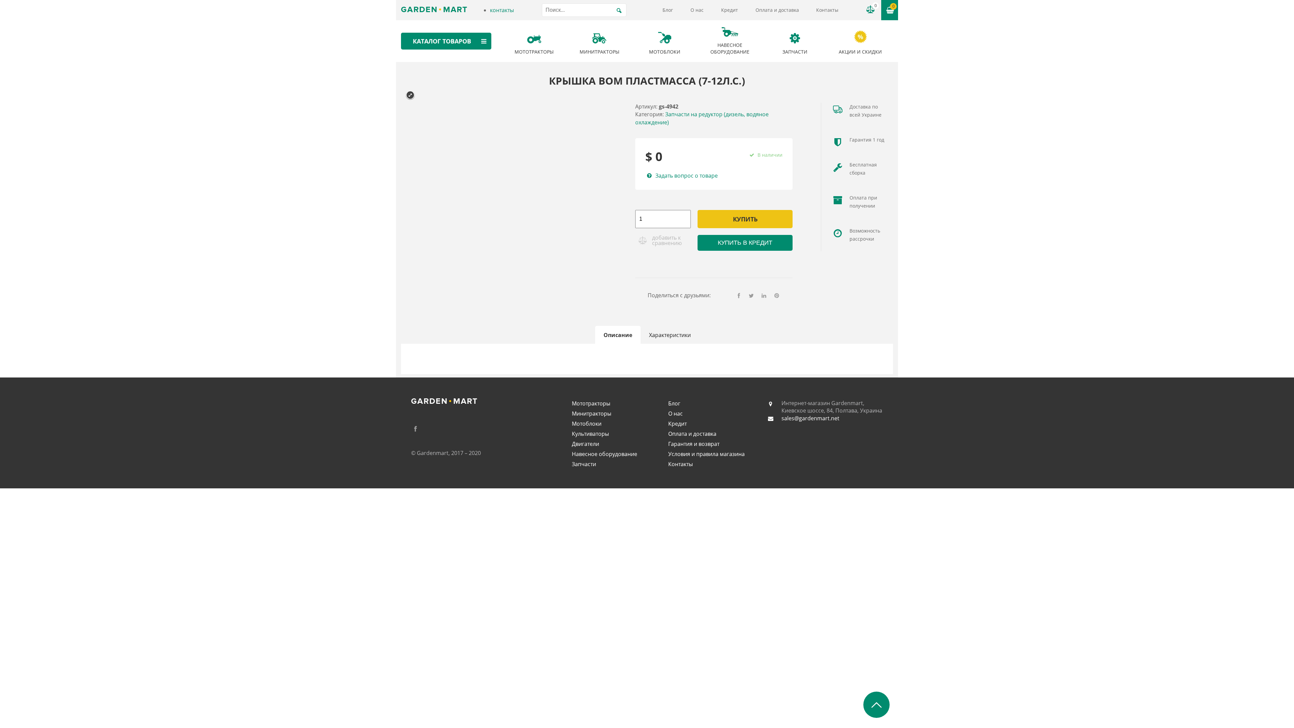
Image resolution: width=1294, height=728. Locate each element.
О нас (697, 10)
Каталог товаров (442, 41)
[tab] (618, 335)
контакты (502, 10)
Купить (745, 219)
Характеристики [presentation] (670, 335)
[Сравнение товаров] (870, 9)
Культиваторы (590, 433)
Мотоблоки (587, 423)
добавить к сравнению (667, 240)
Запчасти (584, 464)
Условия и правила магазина (706, 454)
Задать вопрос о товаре (686, 175)
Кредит (729, 10)
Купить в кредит (745, 242)
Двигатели (585, 444)
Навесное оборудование (604, 454)
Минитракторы (591, 413)
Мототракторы (591, 403)
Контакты (827, 10)
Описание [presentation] (618, 335)
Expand (410, 95)
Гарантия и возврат (693, 444)
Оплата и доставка (777, 10)
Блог (668, 10)
